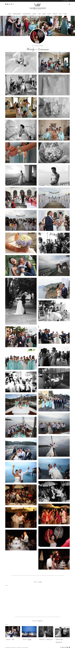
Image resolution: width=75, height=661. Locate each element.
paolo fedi (26, 647)
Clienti (65, 13)
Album (44, 13)
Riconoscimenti (27, 13)
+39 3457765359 (66, 0)
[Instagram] (60, 647)
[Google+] (9, 4)
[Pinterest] (11, 4)
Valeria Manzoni (17, 13)
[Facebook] (5, 4)
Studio (49, 13)
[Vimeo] (7, 4)
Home (9, 13)
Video (39, 13)
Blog (60, 13)
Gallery (34, 13)
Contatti (55, 13)
